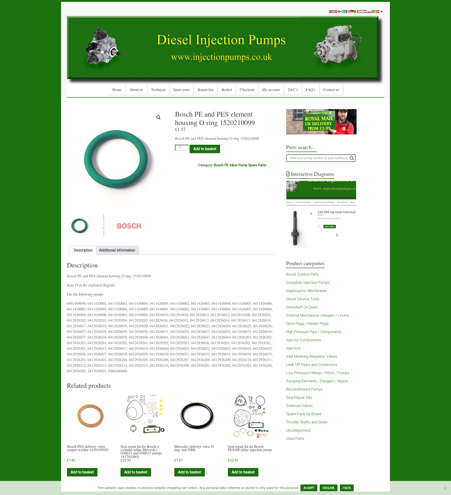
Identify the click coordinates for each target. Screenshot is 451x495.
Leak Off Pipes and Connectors (311, 364)
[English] (331, 11)
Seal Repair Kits (299, 397)
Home (116, 89)
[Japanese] (382, 11)
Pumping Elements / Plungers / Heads (317, 381)
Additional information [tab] (117, 250)
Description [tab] (83, 250)
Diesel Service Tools (302, 299)
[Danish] (335, 11)
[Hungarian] (361, 11)
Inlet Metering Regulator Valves (311, 356)
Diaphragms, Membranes (306, 291)
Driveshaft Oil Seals (302, 307)
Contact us (331, 89)
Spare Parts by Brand (303, 414)
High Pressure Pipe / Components (314, 332)
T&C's (347, 488)
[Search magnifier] (352, 158)
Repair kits (206, 89)
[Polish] (369, 11)
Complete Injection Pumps (308, 282)
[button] (158, 117)
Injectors (293, 348)
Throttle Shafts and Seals (306, 422)
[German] (352, 11)
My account (271, 89)
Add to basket (204, 149)
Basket (227, 89)
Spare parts (181, 89)
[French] (348, 11)
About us (136, 89)
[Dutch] (365, 11)
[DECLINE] (445, 488)
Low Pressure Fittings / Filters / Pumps (317, 373)
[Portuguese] (373, 11)
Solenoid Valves (299, 406)
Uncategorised (298, 430)
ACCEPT (308, 488)
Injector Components (303, 340)
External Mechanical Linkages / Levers (317, 315)
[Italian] (356, 11)
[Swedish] (344, 11)
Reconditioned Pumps (304, 389)
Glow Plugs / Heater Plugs (307, 323)
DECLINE (328, 488)
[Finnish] (340, 11)
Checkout (247, 89)
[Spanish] (378, 11)
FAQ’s (310, 89)
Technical (158, 89)
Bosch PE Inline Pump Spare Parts (240, 165)
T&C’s (293, 89)
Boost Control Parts (302, 274)
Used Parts (295, 438)
